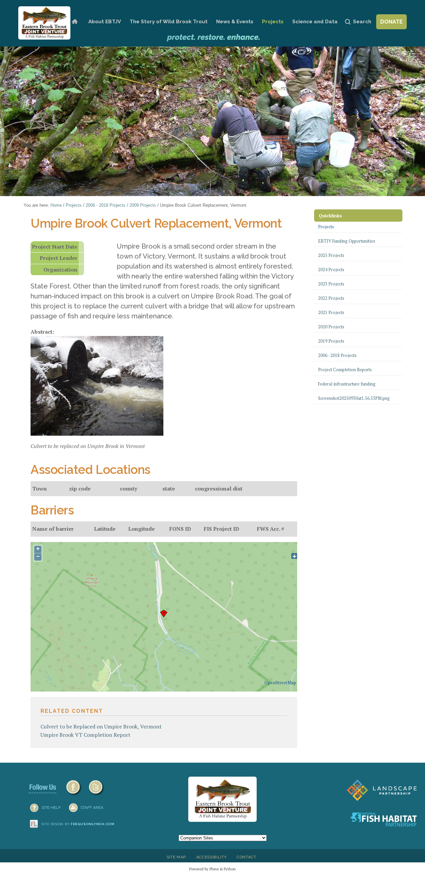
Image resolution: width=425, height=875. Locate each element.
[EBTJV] (44, 23)
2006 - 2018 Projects (106, 205)
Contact (246, 857)
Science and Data (315, 22)
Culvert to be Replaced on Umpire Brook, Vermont (101, 726)
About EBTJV (104, 22)
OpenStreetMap (280, 683)
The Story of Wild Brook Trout (168, 22)
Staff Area (91, 807)
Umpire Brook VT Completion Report (85, 734)
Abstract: (42, 331)
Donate (391, 22)
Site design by (78, 824)
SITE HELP (51, 807)
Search (362, 22)
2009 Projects (142, 205)
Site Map (176, 857)
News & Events (234, 22)
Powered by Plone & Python (212, 868)
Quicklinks (330, 215)
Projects (273, 22)
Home (74, 21)
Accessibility (211, 857)
